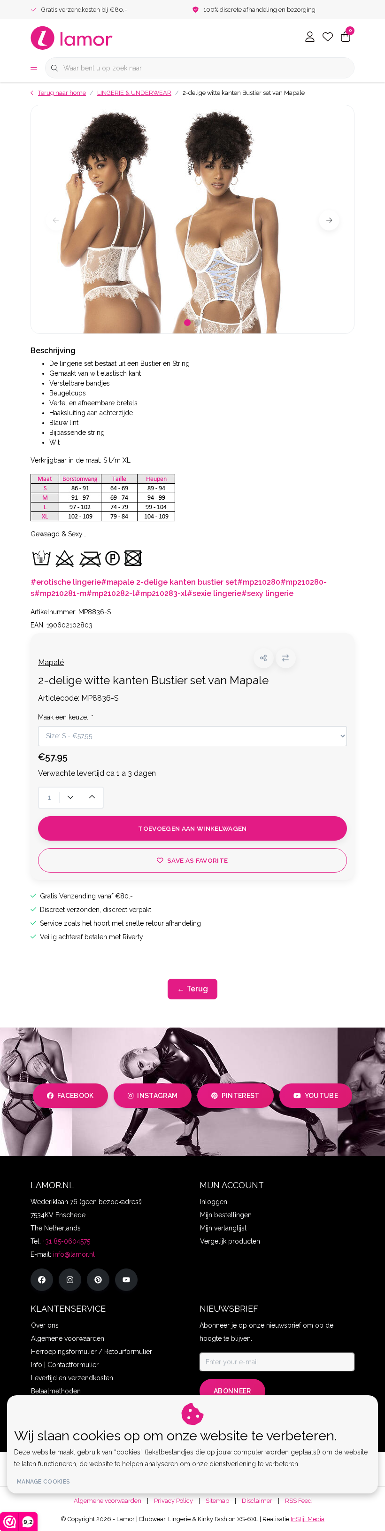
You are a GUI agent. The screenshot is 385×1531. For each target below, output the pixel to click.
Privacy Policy (173, 1500)
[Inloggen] (310, 37)
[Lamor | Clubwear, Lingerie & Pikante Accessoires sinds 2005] (72, 37)
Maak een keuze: (65, 717)
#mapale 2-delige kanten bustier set (169, 582)
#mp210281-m (60, 593)
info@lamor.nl (74, 1254)
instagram (157, 1095)
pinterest (241, 1095)
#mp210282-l (110, 593)
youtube (321, 1095)
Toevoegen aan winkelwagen (192, 828)
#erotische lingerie (66, 582)
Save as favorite (197, 860)
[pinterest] (98, 1279)
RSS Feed (298, 1500)
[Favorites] (328, 37)
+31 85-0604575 (66, 1241)
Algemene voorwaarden (107, 1500)
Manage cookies (43, 1481)
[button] (264, 658)
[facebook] (42, 1279)
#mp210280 (258, 582)
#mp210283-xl (161, 593)
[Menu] (34, 68)
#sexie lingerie (214, 593)
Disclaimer (257, 1500)
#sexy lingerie (267, 593)
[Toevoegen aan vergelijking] (286, 658)
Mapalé (51, 662)
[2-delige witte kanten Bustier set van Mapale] (192, 219)
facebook (75, 1095)
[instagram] (70, 1279)
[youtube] (126, 1279)
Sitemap (217, 1500)
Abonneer (232, 1391)
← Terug (192, 988)
